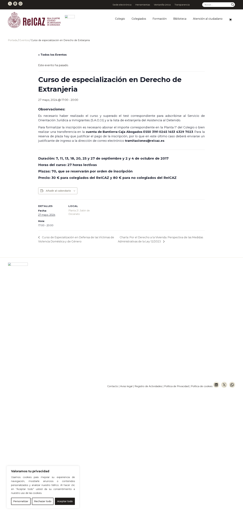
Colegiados (139, 18)
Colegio (120, 18)
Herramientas (142, 4)
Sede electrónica (122, 4)
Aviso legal (126, 386)
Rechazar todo (42, 501)
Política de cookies (201, 386)
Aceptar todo (65, 501)
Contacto (112, 386)
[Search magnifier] (232, 4)
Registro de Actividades (148, 386)
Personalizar (20, 501)
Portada (12, 40)
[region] (43, 487)
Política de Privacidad (176, 386)
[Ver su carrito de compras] (230, 20)
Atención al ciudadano (208, 18)
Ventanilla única (162, 4)
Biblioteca (179, 18)
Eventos (24, 40)
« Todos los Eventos (52, 54)
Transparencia (182, 4)
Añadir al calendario (58, 190)
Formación (160, 18)
